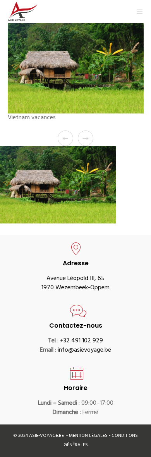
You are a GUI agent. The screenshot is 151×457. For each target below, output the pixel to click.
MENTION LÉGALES (89, 436)
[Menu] (137, 11)
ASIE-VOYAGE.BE (46, 436)
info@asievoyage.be (84, 350)
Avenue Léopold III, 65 (75, 279)
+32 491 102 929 (81, 341)
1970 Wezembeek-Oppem (75, 288)
